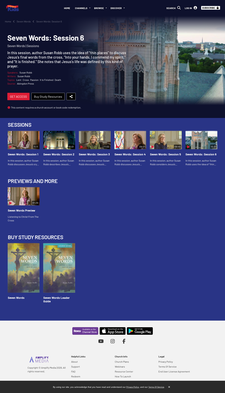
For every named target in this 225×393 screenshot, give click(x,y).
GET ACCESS (18, 96)
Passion (34, 79)
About (74, 361)
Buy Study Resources (48, 96)
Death (58, 79)
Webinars (120, 366)
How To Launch (123, 376)
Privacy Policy (165, 361)
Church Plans (122, 361)
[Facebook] (124, 341)
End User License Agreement (174, 371)
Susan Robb (25, 72)
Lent (18, 79)
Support (75, 366)
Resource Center (124, 371)
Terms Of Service (167, 366)
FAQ (73, 371)
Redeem (75, 376)
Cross (26, 79)
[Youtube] (101, 341)
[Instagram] (113, 341)
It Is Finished (46, 79)
